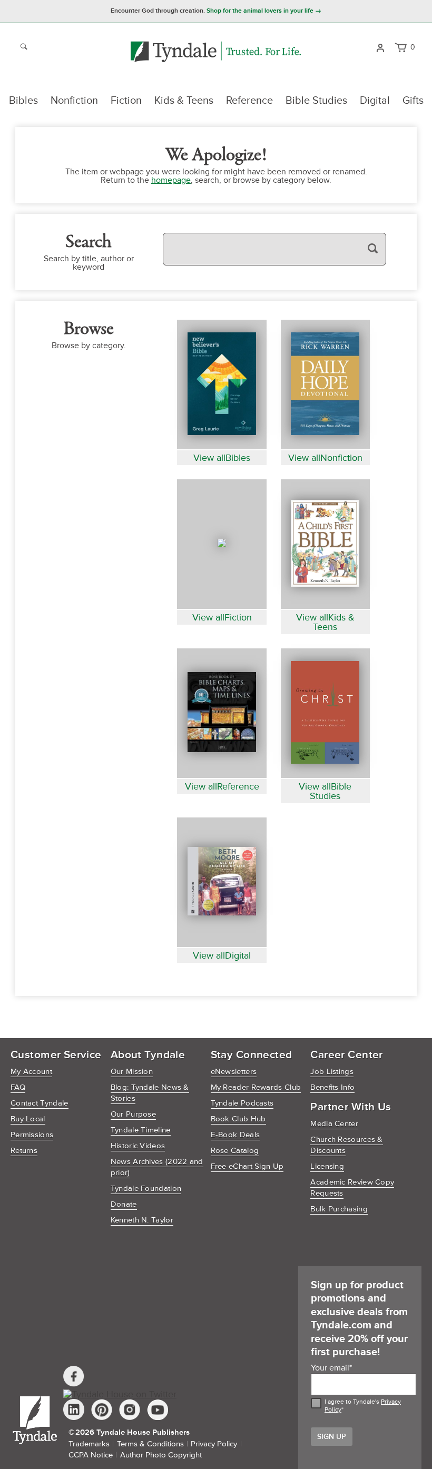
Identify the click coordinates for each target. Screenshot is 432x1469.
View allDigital (222, 955)
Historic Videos (138, 1146)
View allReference (222, 786)
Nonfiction (74, 100)
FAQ (18, 1087)
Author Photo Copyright (161, 1455)
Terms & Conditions (150, 1444)
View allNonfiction (325, 458)
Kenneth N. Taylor (142, 1220)
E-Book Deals (235, 1135)
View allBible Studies (325, 791)
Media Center (334, 1124)
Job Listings (332, 1072)
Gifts (413, 100)
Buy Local (28, 1119)
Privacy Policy (214, 1444)
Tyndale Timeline (141, 1130)
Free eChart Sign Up (247, 1166)
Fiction (126, 100)
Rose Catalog (235, 1151)
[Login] (380, 47)
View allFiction (222, 617)
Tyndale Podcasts (242, 1103)
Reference (249, 100)
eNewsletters (234, 1072)
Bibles (23, 100)
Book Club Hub (238, 1119)
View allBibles (221, 458)
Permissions (32, 1135)
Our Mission (132, 1072)
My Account (31, 1072)
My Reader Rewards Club (256, 1087)
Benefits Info (332, 1087)
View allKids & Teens (325, 622)
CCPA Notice (90, 1455)
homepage (171, 180)
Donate (124, 1204)
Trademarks (89, 1444)
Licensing (327, 1166)
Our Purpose (133, 1114)
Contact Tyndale (39, 1103)
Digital (375, 100)
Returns (24, 1151)
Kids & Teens (183, 100)
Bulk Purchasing (339, 1209)
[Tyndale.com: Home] (216, 52)
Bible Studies (316, 100)
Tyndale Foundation (146, 1189)
